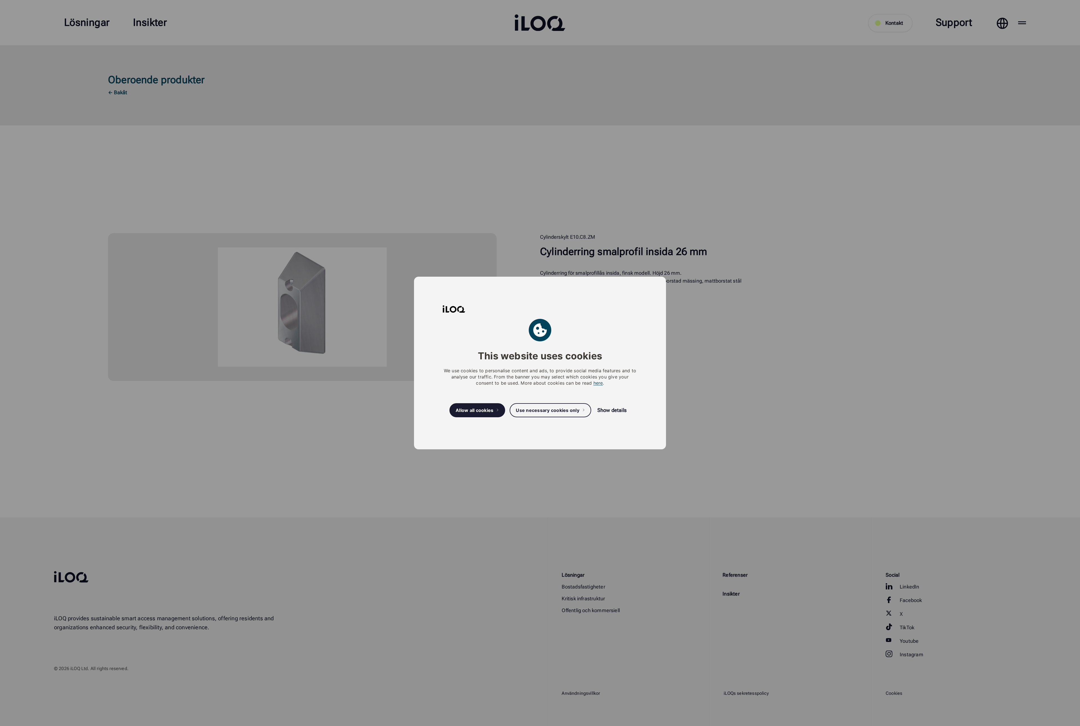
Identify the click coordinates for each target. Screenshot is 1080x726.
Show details (612, 410)
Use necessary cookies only (547, 410)
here (598, 383)
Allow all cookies (474, 410)
